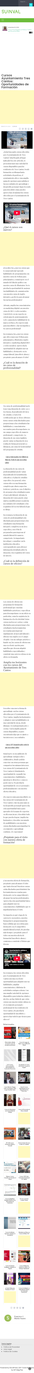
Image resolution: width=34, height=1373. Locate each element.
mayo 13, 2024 (6, 126)
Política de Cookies (11, 1351)
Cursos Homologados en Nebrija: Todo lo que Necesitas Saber (19, 30)
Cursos (14, 126)
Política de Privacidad (12, 1347)
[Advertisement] (17, 53)
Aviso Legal (8, 1349)
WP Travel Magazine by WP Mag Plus (22, 1369)
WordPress (13, 1368)
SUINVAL (11, 12)
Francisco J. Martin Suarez (20, 1317)
